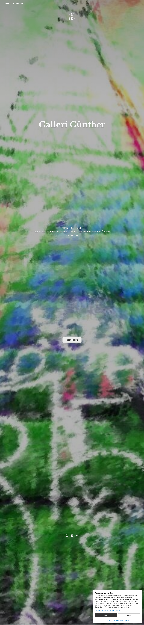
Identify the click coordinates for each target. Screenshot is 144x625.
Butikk (6, 3)
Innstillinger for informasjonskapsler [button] (118, 620)
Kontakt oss (18, 3)
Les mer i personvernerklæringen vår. (107, 610)
